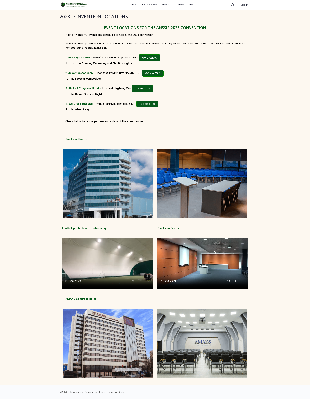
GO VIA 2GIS (149, 57)
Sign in (244, 4)
